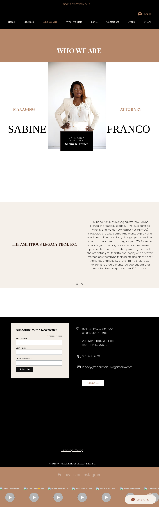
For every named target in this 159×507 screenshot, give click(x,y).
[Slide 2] (82, 284)
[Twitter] (75, 440)
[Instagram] (60, 440)
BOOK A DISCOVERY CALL (76, 4)
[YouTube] (83, 440)
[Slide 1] (77, 284)
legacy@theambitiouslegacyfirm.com (107, 367)
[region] (77, 189)
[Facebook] (68, 440)
